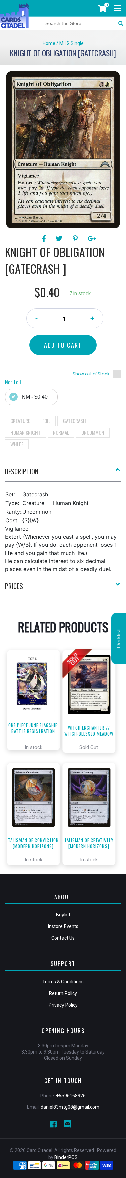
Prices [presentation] (14, 586)
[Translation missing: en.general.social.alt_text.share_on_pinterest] (76, 239)
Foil (46, 420)
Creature (20, 420)
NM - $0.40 (35, 397)
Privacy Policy (63, 1005)
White (16, 444)
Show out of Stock (91, 374)
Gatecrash (74, 420)
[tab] (63, 474)
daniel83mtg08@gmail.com (70, 1107)
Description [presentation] (21, 471)
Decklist (118, 638)
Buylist (63, 914)
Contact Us (63, 938)
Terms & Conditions (63, 981)
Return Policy (63, 993)
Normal (61, 432)
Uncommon (92, 432)
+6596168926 (71, 1095)
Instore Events (63, 926)
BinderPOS (66, 1157)
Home (49, 43)
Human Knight (25, 432)
